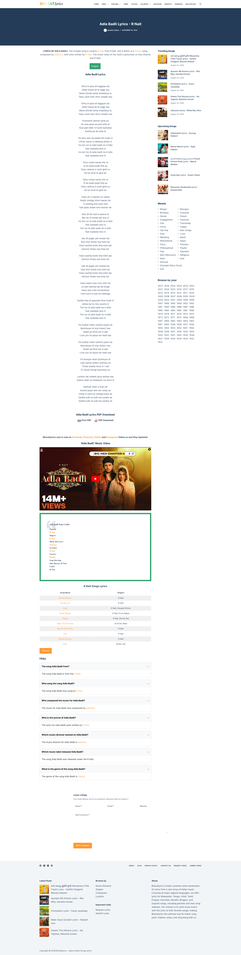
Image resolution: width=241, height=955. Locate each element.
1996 (166, 303)
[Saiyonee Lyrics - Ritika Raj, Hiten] (162, 112)
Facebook (77, 437)
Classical (184, 212)
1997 (160, 303)
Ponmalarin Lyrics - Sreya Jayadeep (69, 911)
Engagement (166, 219)
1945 (185, 331)
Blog (139, 866)
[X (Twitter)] (44, 866)
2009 (160, 296)
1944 (191, 331)
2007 (173, 296)
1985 (160, 310)
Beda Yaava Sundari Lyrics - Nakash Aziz (69, 922)
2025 (172, 286)
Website (143, 806)
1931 (160, 342)
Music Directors (103, 886)
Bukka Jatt (120, 644)
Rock (162, 258)
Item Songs (185, 230)
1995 (172, 303)
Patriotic (184, 244)
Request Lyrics (180, 866)
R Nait (101, 51)
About (131, 866)
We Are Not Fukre (65, 628)
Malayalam (191, 4)
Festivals (184, 219)
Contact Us (166, 866)
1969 (185, 317)
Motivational (166, 241)
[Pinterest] (52, 866)
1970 (179, 317)
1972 (166, 317)
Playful (138, 51)
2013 (172, 293)
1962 (191, 321)
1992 (191, 303)
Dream (183, 216)
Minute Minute (65, 598)
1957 (185, 324)
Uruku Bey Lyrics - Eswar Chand (185, 175)
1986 (191, 307)
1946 (179, 331)
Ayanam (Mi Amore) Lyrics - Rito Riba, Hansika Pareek (67, 900)
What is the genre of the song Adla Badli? (63, 769)
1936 (166, 338)
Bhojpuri (157, 4)
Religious (184, 255)
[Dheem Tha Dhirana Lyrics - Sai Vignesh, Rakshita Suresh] (162, 99)
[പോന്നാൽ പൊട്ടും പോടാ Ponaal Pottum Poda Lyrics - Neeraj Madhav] (163, 162)
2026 (166, 286)
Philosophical (166, 248)
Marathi (168, 4)
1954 (166, 328)
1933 (185, 338)
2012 (179, 293)
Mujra (183, 241)
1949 (160, 331)
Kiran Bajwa (124, 613)
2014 (166, 293)
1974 (191, 314)
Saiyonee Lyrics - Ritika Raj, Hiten (186, 110)
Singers (99, 889)
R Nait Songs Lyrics (95, 586)
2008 (166, 296)
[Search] (200, 4)
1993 (185, 303)
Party (162, 244)
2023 (185, 286)
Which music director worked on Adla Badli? (65, 735)
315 (65, 634)
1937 (160, 338)
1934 (179, 338)
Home (96, 4)
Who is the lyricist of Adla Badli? (59, 717)
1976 (179, 314)
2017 (185, 289)
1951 (185, 328)
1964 (179, 321)
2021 (160, 289)
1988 (179, 307)
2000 (179, 300)
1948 (166, 331)
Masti (183, 237)
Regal (65, 618)
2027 (160, 286)
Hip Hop (164, 230)
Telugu (134, 4)
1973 (160, 317)
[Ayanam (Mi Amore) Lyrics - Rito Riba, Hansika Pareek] (162, 74)
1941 (172, 335)
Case (65, 608)
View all (45, 651)
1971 (172, 317)
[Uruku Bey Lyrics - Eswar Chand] (163, 175)
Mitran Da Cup (65, 639)
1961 (160, 324)
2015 (160, 293)
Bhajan (163, 209)
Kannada (179, 4)
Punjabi (114, 4)
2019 (172, 289)
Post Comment (82, 845)
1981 (185, 310)
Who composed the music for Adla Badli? (63, 700)
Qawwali (184, 251)
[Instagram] (48, 866)
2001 (172, 300)
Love (182, 234)
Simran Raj (124, 618)
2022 (191, 286)
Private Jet (65, 603)
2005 (185, 296)
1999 (185, 300)
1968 (191, 317)
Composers (101, 893)
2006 (179, 296)
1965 (172, 321)
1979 (160, 314)
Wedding (164, 237)
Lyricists (100, 896)
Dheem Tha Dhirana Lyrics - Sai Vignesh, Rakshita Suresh (67, 932)
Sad (182, 258)
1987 (185, 307)
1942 (166, 335)
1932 (191, 338)
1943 (160, 335)
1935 (172, 338)
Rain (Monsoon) (168, 255)
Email (111, 806)
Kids (162, 234)
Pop (162, 251)
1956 (191, 324)
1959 (172, 324)
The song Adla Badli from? (55, 666)
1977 (172, 314)
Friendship (185, 223)
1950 (191, 328)
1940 (179, 335)
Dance (163, 216)
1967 (160, 321)
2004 (192, 296)
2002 (166, 300)
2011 (185, 293)
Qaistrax (58, 54)
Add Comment (82, 815)
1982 (179, 310)
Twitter (97, 437)
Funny (163, 226)
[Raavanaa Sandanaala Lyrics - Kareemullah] (163, 189)
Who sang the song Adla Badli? (58, 683)
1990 (166, 307)
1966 (166, 321)
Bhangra (184, 209)
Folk (162, 223)
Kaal (65, 644)
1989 (172, 307)
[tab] (95, 66)
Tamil (126, 4)
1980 (191, 310)
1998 (191, 300)
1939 (185, 335)
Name (78, 806)
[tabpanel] (95, 237)
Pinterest (88, 437)
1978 (166, 314)
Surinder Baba (120, 623)
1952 (179, 328)
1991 (160, 307)
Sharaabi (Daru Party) (171, 265)
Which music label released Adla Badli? (62, 752)
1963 (185, 321)
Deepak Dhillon (124, 608)
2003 (160, 300)
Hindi (104, 4)
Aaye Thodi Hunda (65, 623)
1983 (172, 310)
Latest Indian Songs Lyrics (80, 950)
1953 (172, 328)
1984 (166, 310)
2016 (191, 289)
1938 (191, 335)
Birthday (164, 212)
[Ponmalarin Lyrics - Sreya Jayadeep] (162, 87)
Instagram (111, 437)
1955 (160, 328)
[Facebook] (40, 866)
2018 (179, 289)
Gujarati (144, 4)
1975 (185, 314)
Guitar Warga (65, 613)
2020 (166, 289)
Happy (183, 226)
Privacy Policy (151, 866)
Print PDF (86, 420)
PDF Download (105, 420)
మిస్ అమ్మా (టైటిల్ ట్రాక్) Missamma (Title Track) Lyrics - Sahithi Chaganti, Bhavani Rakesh (185, 59)
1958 (179, 324)
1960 (166, 324)
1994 (179, 303)
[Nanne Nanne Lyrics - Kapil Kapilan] (163, 148)
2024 (179, 286)
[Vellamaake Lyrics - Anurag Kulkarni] (163, 135)
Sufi (162, 269)
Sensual (164, 262)
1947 (172, 331)
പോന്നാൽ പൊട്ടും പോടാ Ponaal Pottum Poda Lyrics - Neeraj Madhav (185, 162)
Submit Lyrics (195, 866)
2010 (191, 293)
